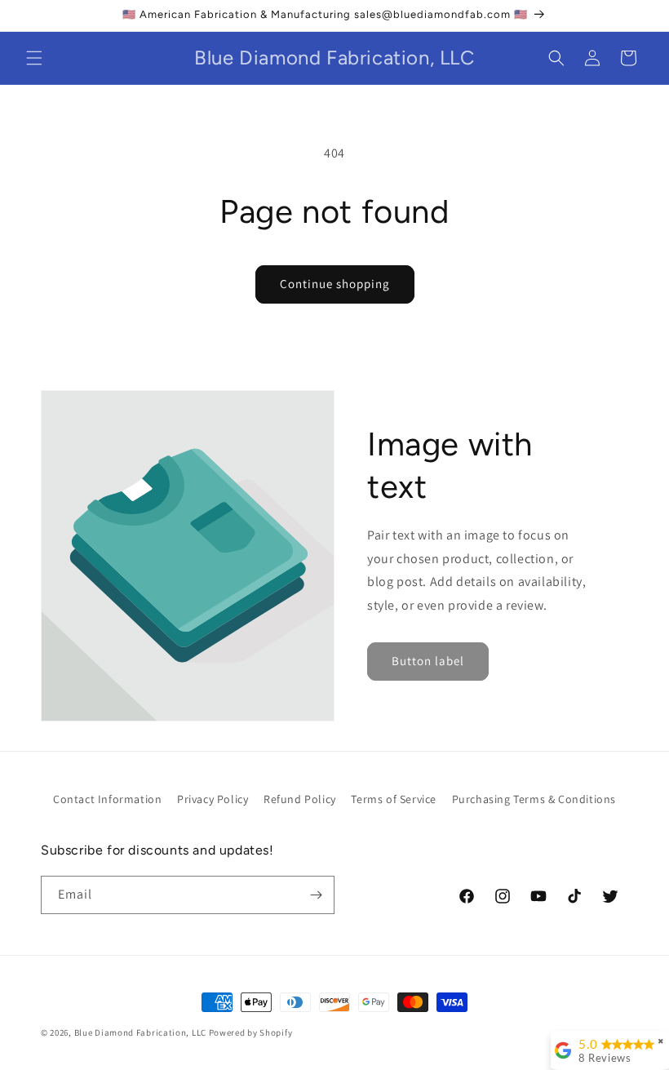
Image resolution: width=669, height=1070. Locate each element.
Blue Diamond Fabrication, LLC (141, 1032)
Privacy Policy (212, 799)
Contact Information (107, 799)
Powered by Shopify (251, 1032)
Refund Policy (300, 799)
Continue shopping (335, 283)
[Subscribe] (316, 895)
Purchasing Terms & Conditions (534, 799)
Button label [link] (428, 660)
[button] (34, 58)
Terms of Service (393, 799)
